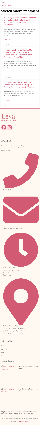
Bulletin (3, 352)
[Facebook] (3, 127)
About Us (4, 349)
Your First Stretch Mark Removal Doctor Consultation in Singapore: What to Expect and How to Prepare (19, 84)
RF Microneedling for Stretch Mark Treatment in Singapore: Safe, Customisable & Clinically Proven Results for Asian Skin (18, 53)
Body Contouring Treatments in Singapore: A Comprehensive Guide (28, 391)
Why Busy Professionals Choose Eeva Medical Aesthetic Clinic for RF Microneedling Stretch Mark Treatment (20, 21)
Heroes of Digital (23, 421)
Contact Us (5, 356)
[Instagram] (9, 127)
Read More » (7, 39)
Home (3, 346)
